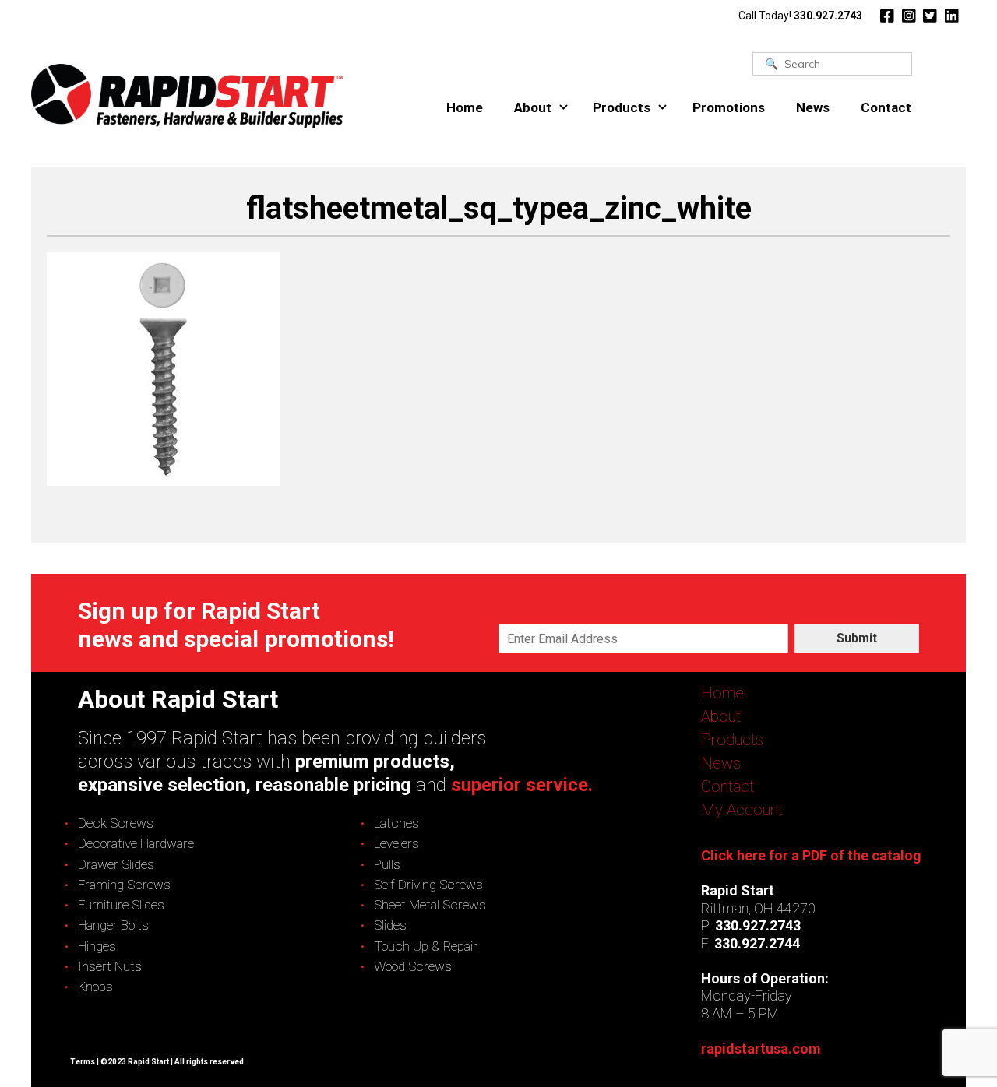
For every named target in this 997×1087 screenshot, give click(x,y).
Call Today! (800, 15)
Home (464, 107)
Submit (857, 638)
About (532, 107)
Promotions (728, 107)
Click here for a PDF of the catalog (811, 855)
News (813, 107)
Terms (82, 1061)
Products (621, 107)
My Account (742, 809)
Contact (886, 107)
